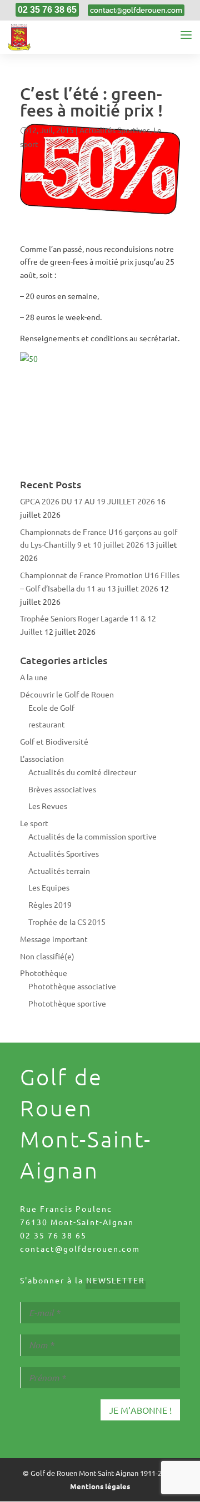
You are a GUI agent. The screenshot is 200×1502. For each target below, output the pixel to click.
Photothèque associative (72, 986)
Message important (54, 939)
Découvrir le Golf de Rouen (67, 694)
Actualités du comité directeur (82, 772)
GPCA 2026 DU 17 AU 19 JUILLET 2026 (87, 501)
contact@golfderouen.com (80, 1248)
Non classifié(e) (47, 956)
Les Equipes (48, 887)
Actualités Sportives (114, 130)
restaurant (46, 724)
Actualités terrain (59, 871)
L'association (42, 758)
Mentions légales (100, 1486)
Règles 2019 (50, 904)
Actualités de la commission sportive (92, 836)
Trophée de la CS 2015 (67, 922)
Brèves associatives (62, 789)
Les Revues (47, 806)
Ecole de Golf (51, 707)
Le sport (34, 823)
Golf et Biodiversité (54, 741)
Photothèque (43, 973)
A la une (34, 677)
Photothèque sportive (67, 1003)
